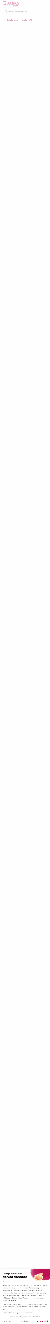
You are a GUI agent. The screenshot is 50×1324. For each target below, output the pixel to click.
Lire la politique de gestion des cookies (17, 1313)
